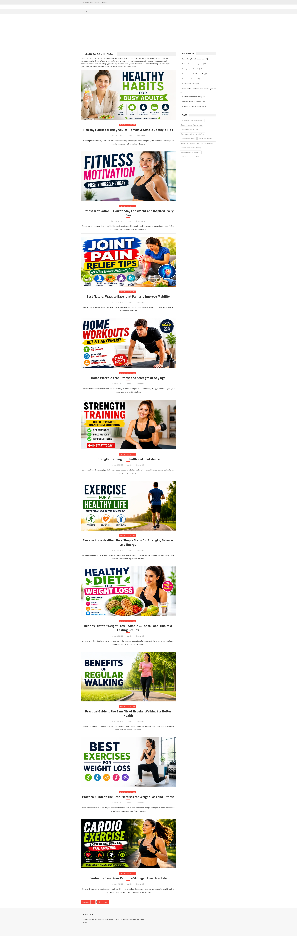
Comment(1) (140, 221)
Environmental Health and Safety (193, 74)
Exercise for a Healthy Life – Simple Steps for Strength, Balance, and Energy (128, 542)
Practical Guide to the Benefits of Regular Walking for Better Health (128, 713)
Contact (104, 2)
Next (105, 902)
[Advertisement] (148, 31)
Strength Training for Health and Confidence (128, 459)
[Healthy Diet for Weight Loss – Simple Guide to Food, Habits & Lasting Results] (128, 591)
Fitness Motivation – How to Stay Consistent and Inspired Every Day (128, 213)
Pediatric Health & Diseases (192, 101)
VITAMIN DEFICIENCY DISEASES (192, 106)
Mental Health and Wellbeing (192, 96)
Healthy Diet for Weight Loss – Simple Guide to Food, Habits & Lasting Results (128, 628)
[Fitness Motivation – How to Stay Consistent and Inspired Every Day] (128, 176)
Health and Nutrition (189, 84)
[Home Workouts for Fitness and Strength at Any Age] (128, 343)
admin (130, 135)
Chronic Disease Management (192, 64)
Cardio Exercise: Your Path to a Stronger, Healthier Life (128, 878)
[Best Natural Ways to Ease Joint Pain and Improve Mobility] (128, 262)
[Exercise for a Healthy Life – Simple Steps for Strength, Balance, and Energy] (128, 506)
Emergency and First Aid (190, 69)
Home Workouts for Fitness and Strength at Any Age (128, 378)
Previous (85, 902)
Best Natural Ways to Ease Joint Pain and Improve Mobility (128, 296)
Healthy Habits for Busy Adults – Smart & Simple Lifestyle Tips (128, 130)
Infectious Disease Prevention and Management (199, 88)
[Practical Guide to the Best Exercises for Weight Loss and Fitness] (128, 762)
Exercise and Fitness (127, 125)
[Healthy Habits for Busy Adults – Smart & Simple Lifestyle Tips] (128, 89)
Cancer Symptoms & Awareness (193, 59)
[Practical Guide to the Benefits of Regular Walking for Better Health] (128, 677)
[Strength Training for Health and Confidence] (128, 424)
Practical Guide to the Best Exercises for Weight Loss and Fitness (128, 797)
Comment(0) (140, 135)
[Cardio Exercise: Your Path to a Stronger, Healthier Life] (128, 843)
